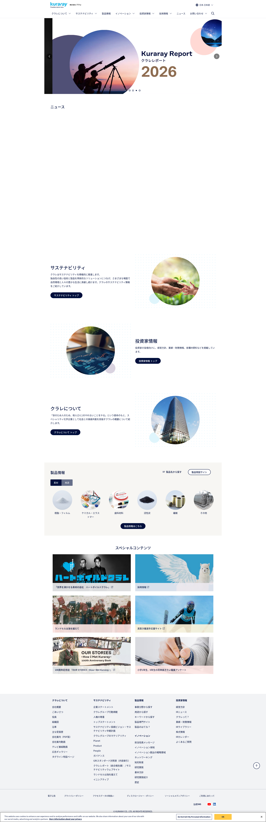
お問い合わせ (196, 13)
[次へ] (216, 56)
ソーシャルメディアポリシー (177, 795)
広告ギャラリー (60, 751)
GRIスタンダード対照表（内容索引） (111, 760)
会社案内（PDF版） (62, 736)
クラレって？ (182, 717)
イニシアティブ (101, 779)
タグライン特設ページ (63, 756)
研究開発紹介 (141, 777)
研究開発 (139, 767)
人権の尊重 (98, 717)
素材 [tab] (56, 482)
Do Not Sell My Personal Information (194, 816)
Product (97, 745)
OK (223, 816)
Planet (96, 740)
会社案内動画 (58, 741)
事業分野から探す (143, 707)
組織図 (55, 721)
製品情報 (106, 13)
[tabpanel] (133, 507)
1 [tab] (130, 90)
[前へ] (49, 56)
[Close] (262, 817)
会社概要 (56, 707)
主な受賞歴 (57, 731)
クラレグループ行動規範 (105, 712)
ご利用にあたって (207, 795)
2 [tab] (133, 90)
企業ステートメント (103, 707)
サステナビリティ (84, 13)
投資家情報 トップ (148, 361)
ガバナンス (98, 755)
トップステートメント (104, 721)
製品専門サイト (142, 721)
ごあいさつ (57, 712)
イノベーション (123, 13)
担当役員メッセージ (145, 742)
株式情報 (180, 731)
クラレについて (59, 13)
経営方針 (180, 707)
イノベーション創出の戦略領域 (150, 752)
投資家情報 (145, 13)
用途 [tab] (67, 482)
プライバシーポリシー (74, 795)
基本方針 (139, 772)
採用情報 (163, 13)
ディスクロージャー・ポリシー (140, 795)
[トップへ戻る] (256, 765)
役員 (54, 717)
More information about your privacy (65, 819)
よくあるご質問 (183, 741)
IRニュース (181, 712)
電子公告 (52, 795)
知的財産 (139, 762)
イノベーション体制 (145, 747)
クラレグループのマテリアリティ (109, 735)
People (97, 750)
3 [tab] (136, 90)
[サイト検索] (213, 13)
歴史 (137, 782)
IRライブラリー (183, 726)
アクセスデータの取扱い (103, 795)
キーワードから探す (145, 717)
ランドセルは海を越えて (105, 774)
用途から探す (141, 712)
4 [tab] (139, 90)
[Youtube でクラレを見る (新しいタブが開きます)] (209, 804)
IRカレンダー (182, 736)
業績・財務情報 (183, 721)
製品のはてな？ (142, 726)
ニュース (181, 13)
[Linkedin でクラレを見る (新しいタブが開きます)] (215, 804)
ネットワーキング (143, 757)
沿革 (54, 726)
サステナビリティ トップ (66, 295)
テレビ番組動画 (60, 746)
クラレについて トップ (65, 432)
